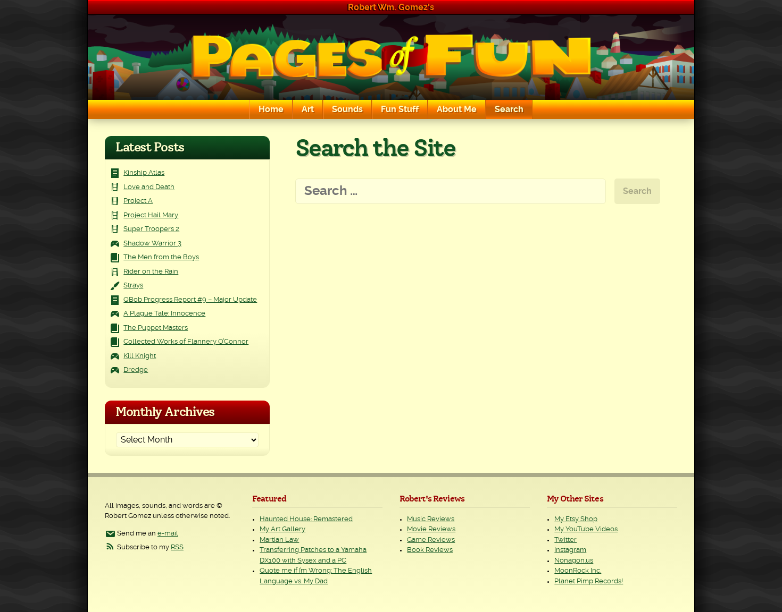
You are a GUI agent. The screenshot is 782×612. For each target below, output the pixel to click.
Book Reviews (430, 550)
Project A (138, 201)
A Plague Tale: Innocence (164, 313)
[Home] (391, 57)
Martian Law (279, 540)
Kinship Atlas (143, 172)
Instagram (570, 550)
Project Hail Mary (150, 215)
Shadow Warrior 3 (152, 243)
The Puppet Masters (155, 328)
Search (509, 109)
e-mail (167, 533)
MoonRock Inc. (577, 570)
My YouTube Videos (586, 529)
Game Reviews (431, 540)
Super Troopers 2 (151, 229)
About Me (457, 109)
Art (308, 109)
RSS (177, 547)
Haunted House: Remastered (306, 519)
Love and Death (148, 187)
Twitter (565, 540)
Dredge (135, 370)
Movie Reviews (431, 529)
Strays (133, 285)
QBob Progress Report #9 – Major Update (190, 299)
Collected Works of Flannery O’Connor (185, 341)
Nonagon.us (573, 560)
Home (271, 109)
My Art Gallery (282, 529)
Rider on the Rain (150, 271)
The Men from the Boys (161, 257)
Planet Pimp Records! (588, 581)
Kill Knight (139, 356)
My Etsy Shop (575, 519)
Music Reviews (430, 519)
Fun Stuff (400, 109)
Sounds (347, 109)
